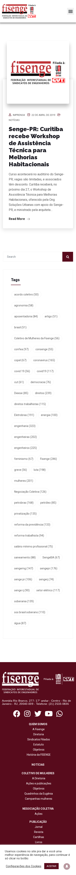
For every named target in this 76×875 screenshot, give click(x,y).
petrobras (24, 502)
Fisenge (48, 458)
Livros (38, 842)
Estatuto (38, 744)
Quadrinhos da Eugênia (38, 793)
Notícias (14, 120)
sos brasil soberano (29, 612)
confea (21, 349)
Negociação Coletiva (30, 491)
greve (20, 469)
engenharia (24, 426)
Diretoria (38, 734)
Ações (38, 813)
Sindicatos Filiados (38, 739)
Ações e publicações (38, 783)
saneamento (25, 557)
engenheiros (25, 447)
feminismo (23, 458)
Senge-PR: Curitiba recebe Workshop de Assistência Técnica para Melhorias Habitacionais (36, 147)
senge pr (23, 579)
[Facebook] (16, 713)
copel (20, 360)
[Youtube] (49, 713)
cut (19, 382)
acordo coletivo (26, 294)
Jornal (38, 826)
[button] (70, 11)
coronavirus (44, 360)
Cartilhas (38, 837)
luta (40, 469)
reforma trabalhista (29, 535)
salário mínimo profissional (33, 546)
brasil (20, 327)
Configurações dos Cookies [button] (23, 866)
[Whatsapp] (59, 713)
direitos (43, 393)
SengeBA (51, 557)
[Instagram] (27, 713)
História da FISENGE (38, 754)
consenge (44, 349)
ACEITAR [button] (51, 866)
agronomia (23, 305)
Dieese (21, 393)
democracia (41, 382)
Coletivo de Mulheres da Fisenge (36, 338)
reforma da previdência (32, 524)
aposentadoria (26, 316)
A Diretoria (38, 778)
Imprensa (19, 114)
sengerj (46, 579)
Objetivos (38, 749)
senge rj (22, 590)
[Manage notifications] (67, 866)
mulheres (23, 480)
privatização (25, 513)
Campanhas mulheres (38, 798)
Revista (38, 832)
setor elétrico (48, 590)
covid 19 (22, 371)
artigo (51, 316)
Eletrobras (24, 415)
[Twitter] (38, 713)
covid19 (45, 371)
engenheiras (25, 436)
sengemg (23, 568)
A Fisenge (38, 729)
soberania (24, 601)
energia (49, 415)
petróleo (48, 502)
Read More (17, 219)
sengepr (48, 568)
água (20, 623)
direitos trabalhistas (30, 404)
